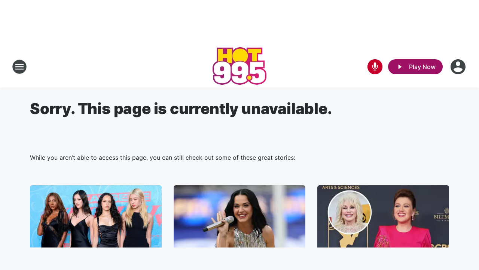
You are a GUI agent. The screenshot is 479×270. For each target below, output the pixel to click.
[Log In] (459, 66)
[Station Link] (239, 66)
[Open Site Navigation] (19, 66)
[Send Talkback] (374, 66)
